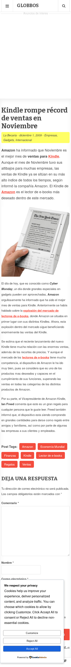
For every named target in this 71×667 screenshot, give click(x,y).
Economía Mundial (52, 446)
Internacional (24, 140)
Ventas (26, 464)
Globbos (28, 5)
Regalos (9, 464)
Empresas (50, 135)
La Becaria (10, 135)
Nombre (7, 562)
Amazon (27, 446)
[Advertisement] (35, 51)
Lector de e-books (50, 455)
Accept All (32, 648)
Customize (32, 633)
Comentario (10, 503)
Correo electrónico (14, 579)
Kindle (53, 156)
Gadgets (8, 140)
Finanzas (10, 455)
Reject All (32, 640)
